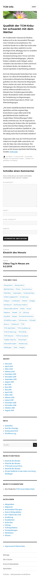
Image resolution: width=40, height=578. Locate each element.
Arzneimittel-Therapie (13, 509)
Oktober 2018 (10, 408)
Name (5, 210)
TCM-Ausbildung (23, 328)
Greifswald (16, 301)
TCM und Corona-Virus (13, 466)
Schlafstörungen (10, 320)
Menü (34, 6)
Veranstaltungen (10, 344)
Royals (14, 316)
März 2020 (9, 369)
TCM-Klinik (22, 332)
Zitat (15, 347)
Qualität (27, 158)
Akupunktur (19, 285)
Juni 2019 (8, 387)
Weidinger (8, 347)
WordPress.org (10, 433)
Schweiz (32, 320)
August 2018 (9, 410)
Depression (17, 293)
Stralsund (15, 324)
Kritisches (9, 522)
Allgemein (9, 507)
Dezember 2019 (10, 374)
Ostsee (14, 312)
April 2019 (8, 392)
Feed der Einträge (11, 428)
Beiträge (6, 555)
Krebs (22, 309)
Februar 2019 (9, 397)
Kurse (29, 309)
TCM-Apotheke (9, 328)
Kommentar (8, 182)
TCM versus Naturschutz (25, 489)
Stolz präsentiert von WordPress (20, 574)
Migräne (7, 312)
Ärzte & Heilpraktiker (13, 512)
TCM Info (8, 7)
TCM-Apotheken (14, 158)
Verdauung (23, 344)
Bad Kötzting (9, 289)
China (18, 289)
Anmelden (9, 426)
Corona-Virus (27, 289)
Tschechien (22, 340)
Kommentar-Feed (11, 431)
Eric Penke (9, 156)
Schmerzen (23, 320)
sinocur (6, 324)
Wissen (22, 158)
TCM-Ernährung (10, 332)
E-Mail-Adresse (9, 219)
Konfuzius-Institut (20, 305)
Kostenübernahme (11, 309)
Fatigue (7, 301)
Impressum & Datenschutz (15, 546)
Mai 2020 (8, 364)
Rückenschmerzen (26, 316)
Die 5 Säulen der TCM (13, 515)
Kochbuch (8, 305)
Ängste (22, 347)
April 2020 (9, 366)
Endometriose (29, 293)
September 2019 (11, 379)
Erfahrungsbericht (11, 297)
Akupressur (8, 285)
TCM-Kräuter (13, 160)
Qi (20, 312)
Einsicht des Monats (12, 461)
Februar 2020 (10, 371)
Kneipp (32, 301)
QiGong (26, 312)
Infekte (24, 301)
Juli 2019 (8, 384)
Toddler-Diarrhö (10, 340)
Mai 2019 (8, 390)
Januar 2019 (9, 400)
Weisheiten (9, 533)
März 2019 (8, 395)
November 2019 (10, 377)
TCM (22, 324)
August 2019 (9, 382)
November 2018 (10, 405)
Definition (7, 293)
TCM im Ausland (22, 336)
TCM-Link (13, 152)
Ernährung (24, 297)
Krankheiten (10, 520)
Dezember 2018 (10, 403)
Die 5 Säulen (7, 559)
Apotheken (7, 568)
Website (6, 228)
